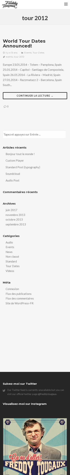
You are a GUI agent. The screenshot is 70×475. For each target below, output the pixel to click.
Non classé (12, 256)
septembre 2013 (16, 224)
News (9, 252)
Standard (11, 261)
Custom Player (15, 160)
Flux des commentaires (20, 298)
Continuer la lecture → (35, 95)
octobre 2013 (14, 219)
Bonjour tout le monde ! (20, 154)
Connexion (12, 289)
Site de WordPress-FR (19, 303)
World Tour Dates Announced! (24, 43)
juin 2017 (11, 210)
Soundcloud (13, 173)
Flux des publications (19, 293)
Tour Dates (38, 52)
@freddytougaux (47, 394)
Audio (9, 242)
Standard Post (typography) (23, 167)
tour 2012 (19, 56)
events (9, 56)
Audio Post (12, 180)
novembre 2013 (15, 214)
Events (28, 52)
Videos (10, 270)
